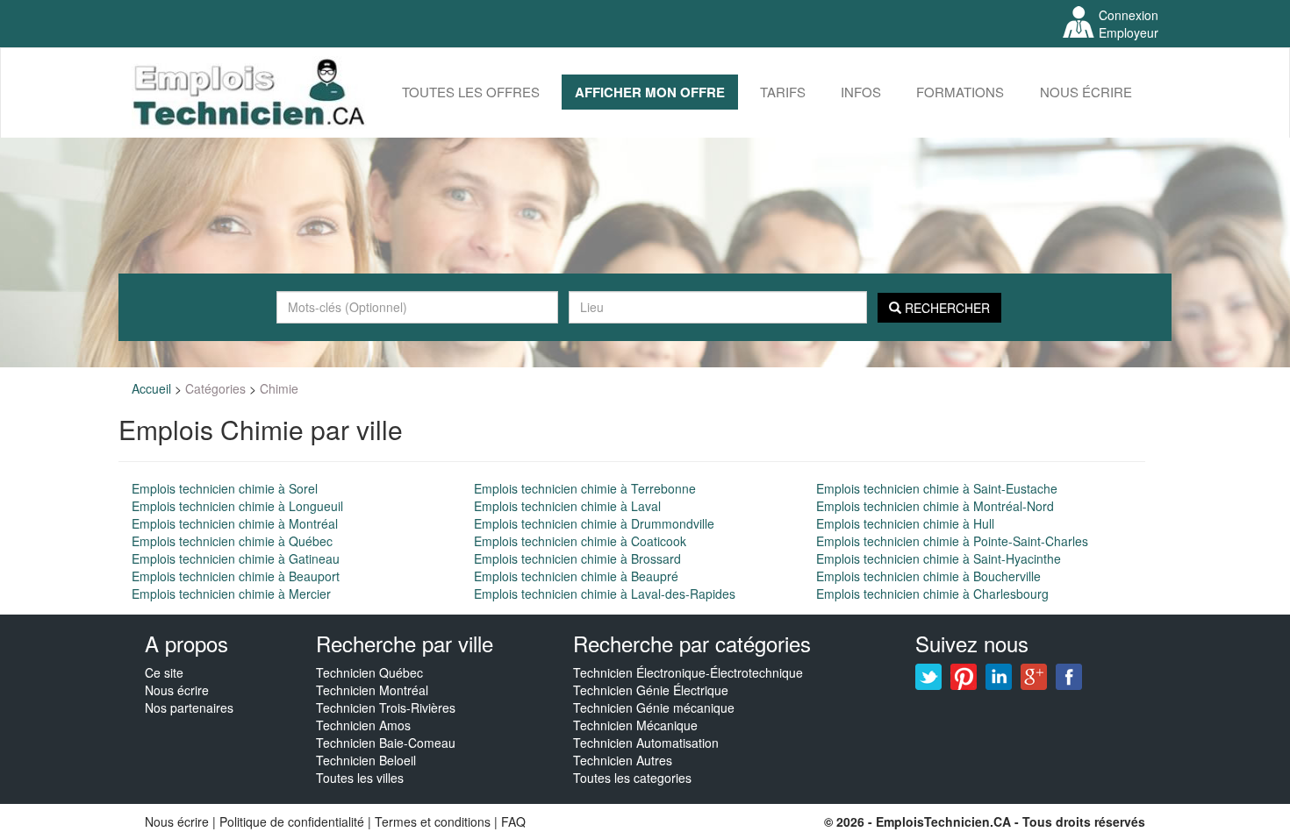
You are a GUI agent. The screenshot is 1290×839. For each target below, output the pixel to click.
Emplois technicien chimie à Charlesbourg (932, 593)
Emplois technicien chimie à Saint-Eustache (936, 488)
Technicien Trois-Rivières (385, 707)
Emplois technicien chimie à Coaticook (580, 541)
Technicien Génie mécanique (654, 707)
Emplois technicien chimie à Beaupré (576, 576)
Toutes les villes (360, 777)
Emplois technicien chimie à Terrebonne (585, 488)
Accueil (151, 388)
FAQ (513, 821)
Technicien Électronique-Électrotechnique (688, 672)
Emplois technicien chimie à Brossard (577, 558)
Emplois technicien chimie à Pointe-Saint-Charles (952, 541)
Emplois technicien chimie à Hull (905, 523)
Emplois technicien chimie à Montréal (235, 523)
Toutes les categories (632, 777)
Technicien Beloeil (366, 760)
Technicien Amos (363, 725)
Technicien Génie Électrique (650, 690)
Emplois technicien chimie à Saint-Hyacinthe (938, 558)
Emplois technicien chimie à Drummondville (594, 523)
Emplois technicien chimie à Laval (567, 506)
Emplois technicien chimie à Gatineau (236, 558)
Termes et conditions (434, 821)
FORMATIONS (960, 91)
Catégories (215, 388)
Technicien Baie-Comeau (385, 742)
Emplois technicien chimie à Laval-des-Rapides (604, 593)
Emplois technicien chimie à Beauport (236, 576)
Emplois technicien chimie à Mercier (231, 593)
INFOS (861, 91)
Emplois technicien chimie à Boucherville (928, 576)
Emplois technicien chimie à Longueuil (237, 506)
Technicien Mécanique (635, 725)
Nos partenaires (189, 707)
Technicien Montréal (372, 690)
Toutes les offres (471, 91)
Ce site (164, 672)
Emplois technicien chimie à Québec (232, 541)
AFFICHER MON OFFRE (650, 92)
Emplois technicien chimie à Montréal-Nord (935, 506)
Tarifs (783, 91)
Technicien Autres (622, 760)
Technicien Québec (369, 672)
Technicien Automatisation (646, 742)
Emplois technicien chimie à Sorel (225, 488)
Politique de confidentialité (291, 821)
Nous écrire (1086, 91)
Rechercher (945, 307)
